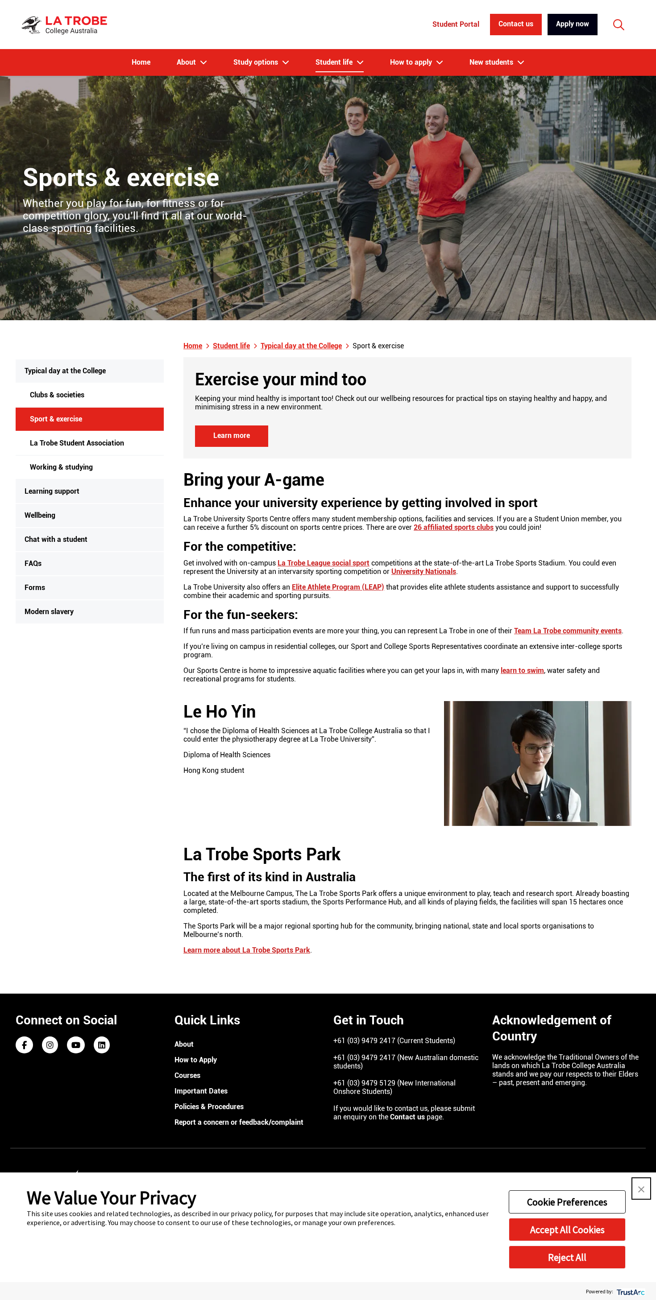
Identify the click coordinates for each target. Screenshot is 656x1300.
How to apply (412, 62)
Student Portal (455, 24)
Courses (187, 1075)
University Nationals (423, 571)
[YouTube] (76, 1045)
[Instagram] (50, 1045)
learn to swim (522, 670)
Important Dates (201, 1091)
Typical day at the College (65, 371)
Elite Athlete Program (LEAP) (338, 587)
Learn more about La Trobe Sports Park (246, 950)
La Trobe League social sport (324, 563)
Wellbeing (40, 515)
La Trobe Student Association (77, 443)
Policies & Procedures (209, 1106)
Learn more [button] (231, 435)
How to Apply (195, 1060)
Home (141, 62)
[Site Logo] (66, 24)
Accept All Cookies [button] (567, 1229)
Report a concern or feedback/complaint (238, 1122)
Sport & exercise (56, 419)
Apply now (572, 24)
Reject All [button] (567, 1257)
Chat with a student (56, 539)
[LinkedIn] (102, 1045)
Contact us (515, 24)
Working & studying (61, 467)
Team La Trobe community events (568, 631)
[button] (641, 1188)
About (187, 62)
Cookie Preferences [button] (567, 1202)
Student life (335, 62)
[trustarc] (630, 1291)
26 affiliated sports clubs (454, 527)
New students (492, 62)
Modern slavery (49, 611)
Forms (35, 587)
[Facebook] (24, 1045)
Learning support (52, 491)
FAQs (33, 563)
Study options (256, 62)
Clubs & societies (57, 395)
